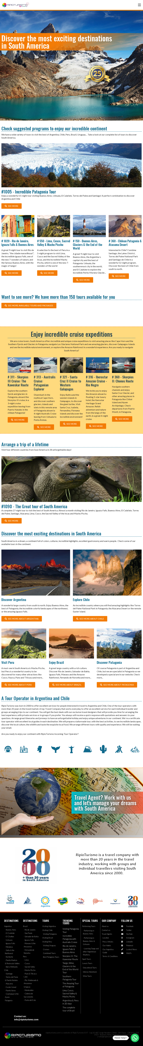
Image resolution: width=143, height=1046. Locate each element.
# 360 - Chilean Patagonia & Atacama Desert (125, 243)
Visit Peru (7, 662)
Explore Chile (81, 599)
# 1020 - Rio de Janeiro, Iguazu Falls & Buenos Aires (17, 243)
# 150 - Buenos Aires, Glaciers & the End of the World (87, 245)
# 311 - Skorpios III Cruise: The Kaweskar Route (18, 381)
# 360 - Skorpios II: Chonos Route (123, 378)
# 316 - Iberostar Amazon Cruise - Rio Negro (97, 381)
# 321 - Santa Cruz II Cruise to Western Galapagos (70, 382)
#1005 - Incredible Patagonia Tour (28, 191)
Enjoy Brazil (56, 662)
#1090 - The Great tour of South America (34, 506)
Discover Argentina (13, 599)
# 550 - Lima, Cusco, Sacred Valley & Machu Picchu (53, 243)
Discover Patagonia (109, 662)
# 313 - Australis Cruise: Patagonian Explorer (44, 382)
